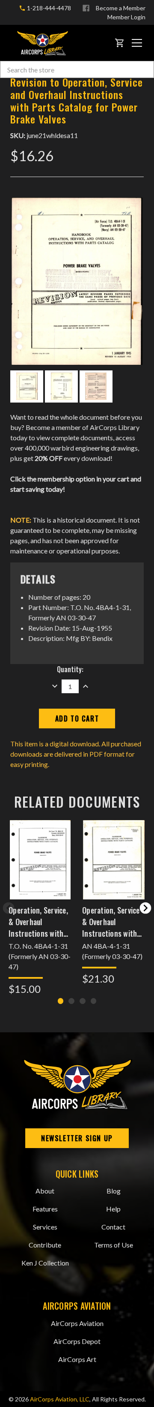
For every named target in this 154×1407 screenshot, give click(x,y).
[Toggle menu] (136, 42)
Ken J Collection (45, 1263)
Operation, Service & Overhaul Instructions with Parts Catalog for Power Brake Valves (112, 922)
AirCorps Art (77, 1359)
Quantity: (70, 669)
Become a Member (120, 8)
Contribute (45, 1245)
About (45, 1191)
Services (45, 1227)
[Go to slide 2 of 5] (145, 908)
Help (113, 1209)
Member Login (126, 17)
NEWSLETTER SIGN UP (77, 1138)
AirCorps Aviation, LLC (59, 1399)
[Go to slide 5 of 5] (8, 908)
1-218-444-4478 (48, 8)
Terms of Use (113, 1245)
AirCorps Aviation (77, 1323)
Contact (113, 1227)
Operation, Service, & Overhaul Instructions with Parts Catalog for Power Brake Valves (39, 922)
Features (45, 1209)
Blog (114, 1191)
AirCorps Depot (77, 1341)
